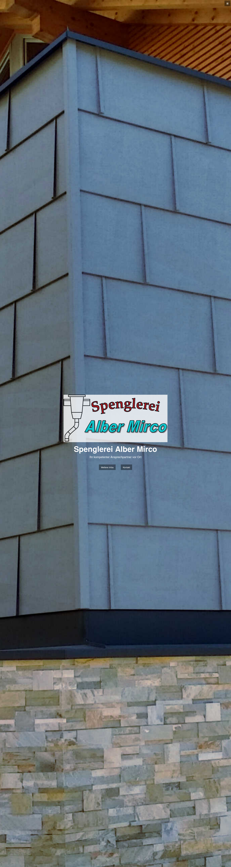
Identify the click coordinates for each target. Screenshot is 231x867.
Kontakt (126, 467)
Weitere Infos (107, 467)
